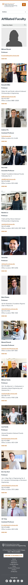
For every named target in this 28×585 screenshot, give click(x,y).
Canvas (14, 559)
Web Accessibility (16, 551)
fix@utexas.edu (6, 136)
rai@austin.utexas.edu (8, 264)
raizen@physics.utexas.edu (9, 309)
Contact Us (14, 560)
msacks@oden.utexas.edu (9, 393)
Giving (14, 566)
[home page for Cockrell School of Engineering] (14, 546)
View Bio (4, 58)
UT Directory (14, 571)
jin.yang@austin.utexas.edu (9, 525)
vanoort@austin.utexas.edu (9, 485)
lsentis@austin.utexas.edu (9, 438)
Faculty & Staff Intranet (14, 568)
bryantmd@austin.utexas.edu (10, 55)
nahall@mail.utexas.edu (8, 179)
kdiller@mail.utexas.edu (8, 96)
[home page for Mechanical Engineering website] (9, 6)
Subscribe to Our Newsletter (13, 555)
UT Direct (14, 569)
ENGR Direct (14, 562)
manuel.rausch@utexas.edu (9, 348)
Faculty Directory (14, 564)
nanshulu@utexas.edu (8, 224)
